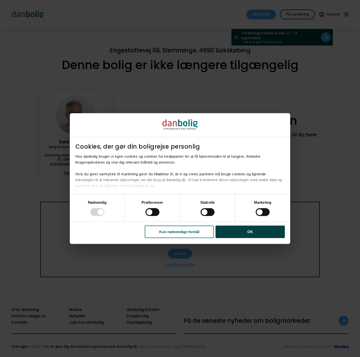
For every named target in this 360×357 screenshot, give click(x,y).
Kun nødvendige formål (179, 232)
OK (250, 232)
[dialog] (180, 178)
